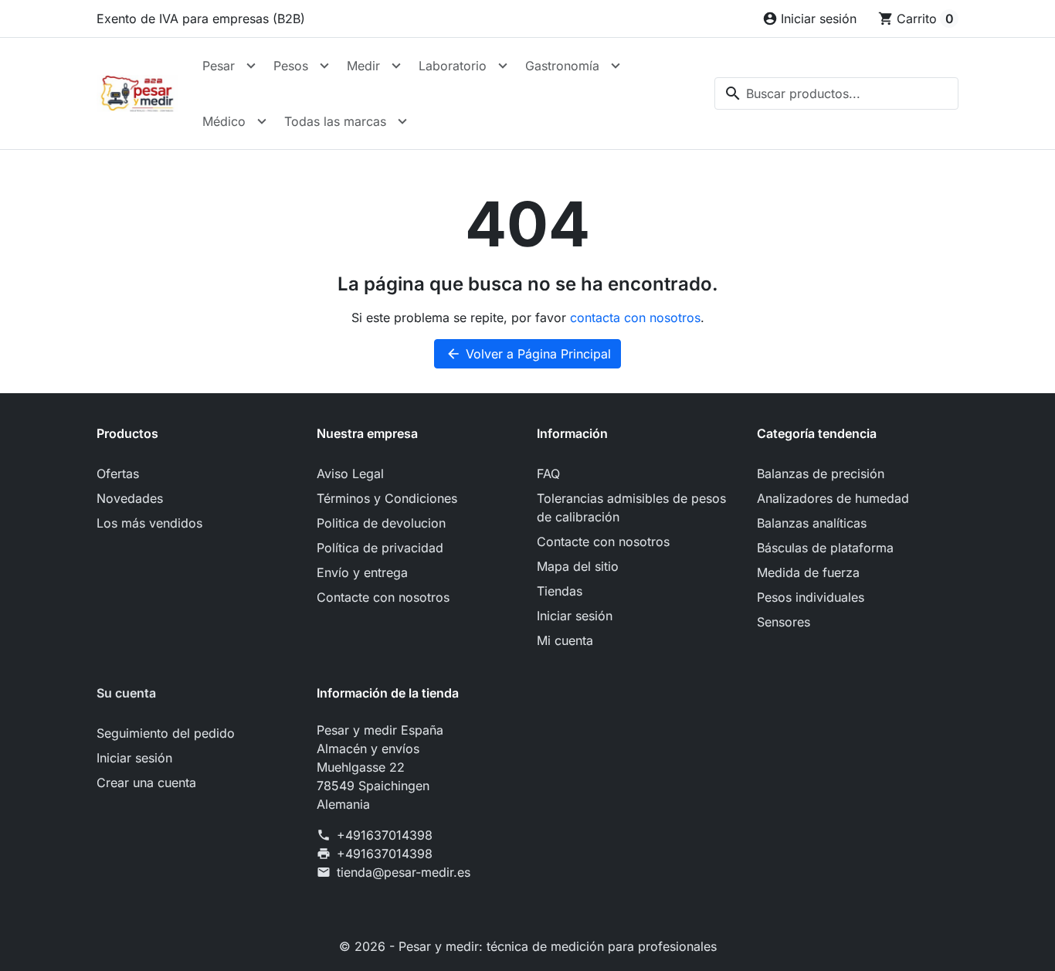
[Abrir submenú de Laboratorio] (503, 65)
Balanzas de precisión (820, 473)
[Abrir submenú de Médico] (262, 121)
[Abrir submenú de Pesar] (251, 65)
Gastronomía (562, 65)
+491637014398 (385, 835)
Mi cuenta (565, 640)
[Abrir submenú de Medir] (396, 65)
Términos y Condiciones (387, 498)
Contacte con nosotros (383, 597)
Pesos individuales (810, 597)
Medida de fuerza (808, 572)
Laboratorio (453, 65)
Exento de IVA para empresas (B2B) (201, 18)
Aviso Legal (350, 473)
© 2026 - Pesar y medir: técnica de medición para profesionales (528, 946)
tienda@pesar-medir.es (403, 872)
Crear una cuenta (146, 782)
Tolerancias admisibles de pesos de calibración (631, 508)
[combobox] (836, 93)
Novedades (130, 498)
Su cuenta (126, 693)
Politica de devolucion (381, 523)
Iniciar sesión (574, 615)
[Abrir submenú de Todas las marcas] (402, 121)
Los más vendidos (149, 523)
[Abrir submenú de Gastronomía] (616, 65)
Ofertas (118, 473)
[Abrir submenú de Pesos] (324, 65)
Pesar (218, 65)
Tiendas (559, 591)
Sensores (783, 622)
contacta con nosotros (635, 317)
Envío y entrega (362, 572)
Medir (363, 65)
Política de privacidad (380, 547)
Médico (224, 121)
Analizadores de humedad (833, 498)
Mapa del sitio (578, 566)
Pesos (290, 65)
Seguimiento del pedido (166, 733)
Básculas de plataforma (825, 547)
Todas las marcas (335, 121)
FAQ (548, 473)
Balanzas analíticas (812, 523)
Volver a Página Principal (528, 354)
